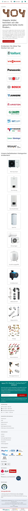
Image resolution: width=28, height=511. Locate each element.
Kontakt (17, 1)
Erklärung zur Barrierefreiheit (7, 428)
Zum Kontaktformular (9, 41)
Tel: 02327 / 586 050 (6, 406)
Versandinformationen (6, 439)
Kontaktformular (8, 35)
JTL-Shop (16, 506)
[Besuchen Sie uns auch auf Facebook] (2, 464)
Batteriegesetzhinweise (6, 426)
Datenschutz (4, 424)
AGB (2, 420)
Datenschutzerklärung (18, 398)
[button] (12, 1)
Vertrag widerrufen (6, 491)
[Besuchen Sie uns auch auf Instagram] (8, 464)
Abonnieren (22, 395)
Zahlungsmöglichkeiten (6, 438)
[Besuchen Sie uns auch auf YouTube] (5, 464)
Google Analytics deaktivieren (6, 500)
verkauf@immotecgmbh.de (8, 410)
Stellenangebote (4, 443)
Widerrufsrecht (4, 422)
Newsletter (3, 441)
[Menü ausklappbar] (2, 1)
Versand (21, 493)
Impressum (3, 418)
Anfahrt (2, 434)
